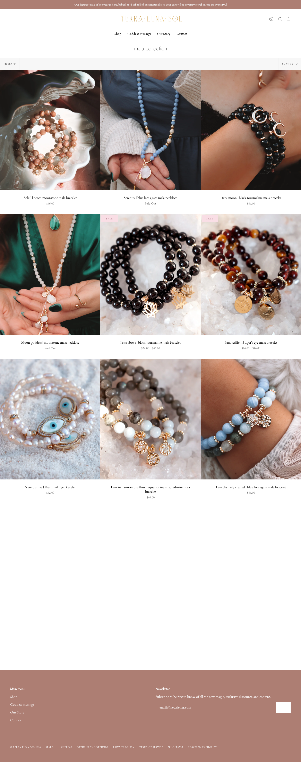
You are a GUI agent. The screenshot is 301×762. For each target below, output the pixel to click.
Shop (13, 697)
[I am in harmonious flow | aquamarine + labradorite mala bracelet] (150, 419)
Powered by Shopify (202, 747)
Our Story (17, 712)
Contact (15, 720)
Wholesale (175, 747)
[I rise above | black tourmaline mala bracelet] (150, 274)
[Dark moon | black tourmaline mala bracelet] (251, 130)
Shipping (66, 747)
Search (50, 747)
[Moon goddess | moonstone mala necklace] (50, 274)
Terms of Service (151, 747)
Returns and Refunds (92, 747)
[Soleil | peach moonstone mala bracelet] (50, 130)
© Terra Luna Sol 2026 (25, 747)
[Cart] (288, 19)
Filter (8, 63)
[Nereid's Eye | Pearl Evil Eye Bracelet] (50, 419)
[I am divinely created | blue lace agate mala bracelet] (251, 419)
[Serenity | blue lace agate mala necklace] (150, 130)
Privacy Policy (124, 747)
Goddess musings (22, 704)
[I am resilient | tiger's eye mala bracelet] (251, 274)
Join (283, 707)
